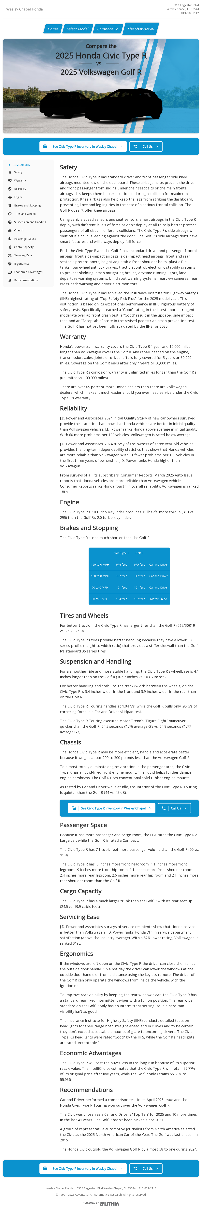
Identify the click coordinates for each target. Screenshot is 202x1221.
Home (53, 29)
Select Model (77, 29)
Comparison (21, 165)
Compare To (108, 29)
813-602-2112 (190, 13)
